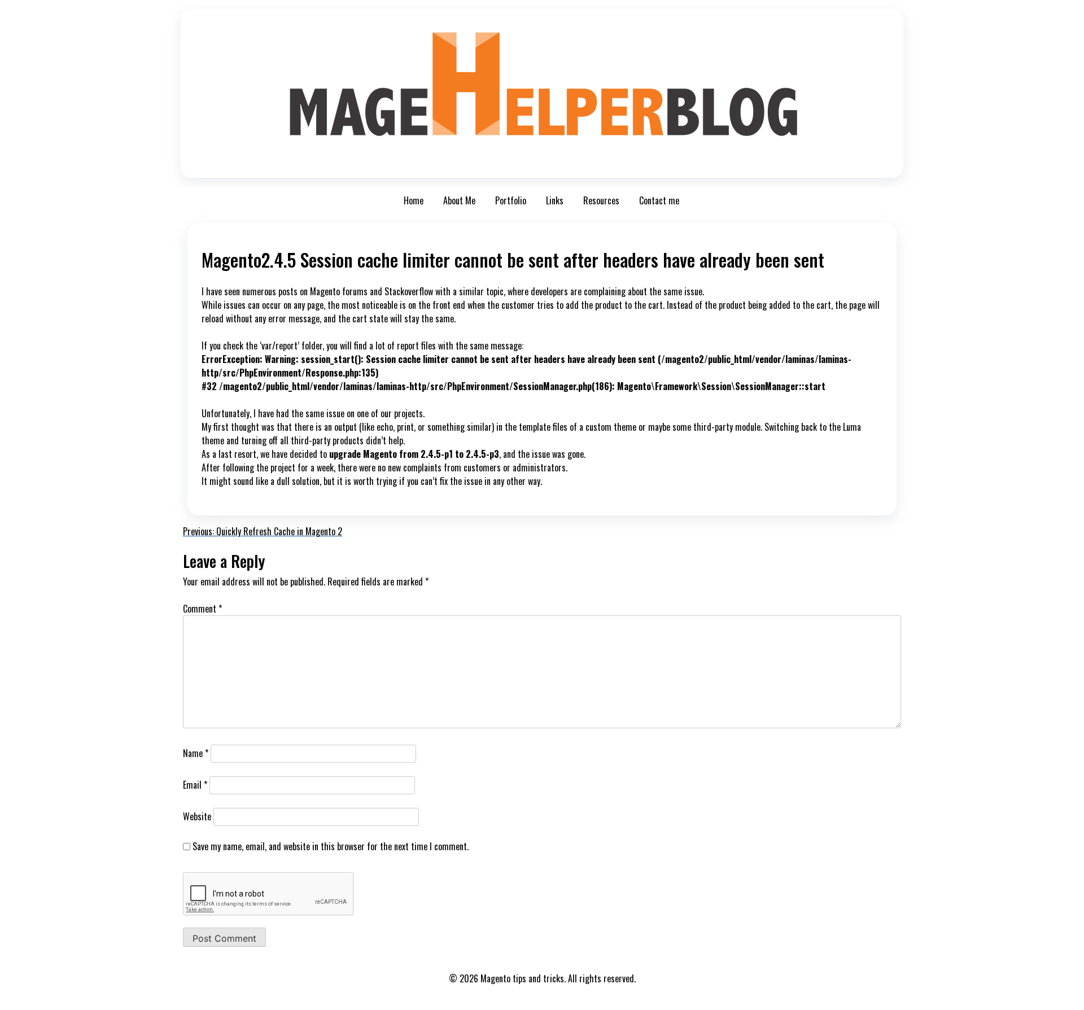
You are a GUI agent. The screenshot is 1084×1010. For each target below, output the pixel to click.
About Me (459, 200)
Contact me (659, 200)
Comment (202, 608)
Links (554, 200)
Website (197, 816)
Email (195, 785)
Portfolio (510, 200)
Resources (601, 200)
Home (413, 200)
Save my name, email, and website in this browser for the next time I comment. (331, 846)
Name (195, 753)
